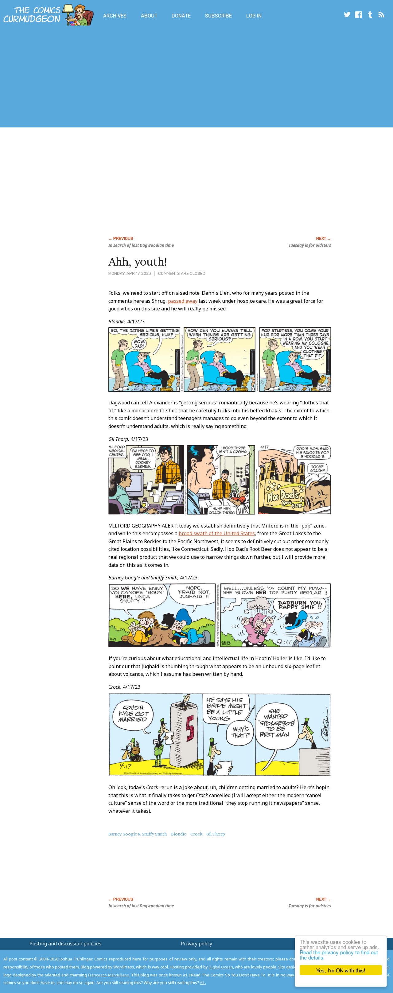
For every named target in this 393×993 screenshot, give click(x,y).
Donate (181, 16)
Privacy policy (196, 943)
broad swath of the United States (217, 533)
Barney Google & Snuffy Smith (137, 833)
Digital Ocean (221, 967)
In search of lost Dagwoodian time (141, 245)
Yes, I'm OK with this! (340, 970)
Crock (196, 833)
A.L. (203, 982)
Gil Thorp (215, 833)
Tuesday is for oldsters (310, 245)
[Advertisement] (112, 78)
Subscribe (218, 16)
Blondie (178, 833)
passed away (182, 301)
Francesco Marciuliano (108, 975)
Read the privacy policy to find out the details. (339, 954)
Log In (254, 16)
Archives (114, 16)
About (149, 16)
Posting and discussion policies (65, 943)
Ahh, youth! (138, 261)
